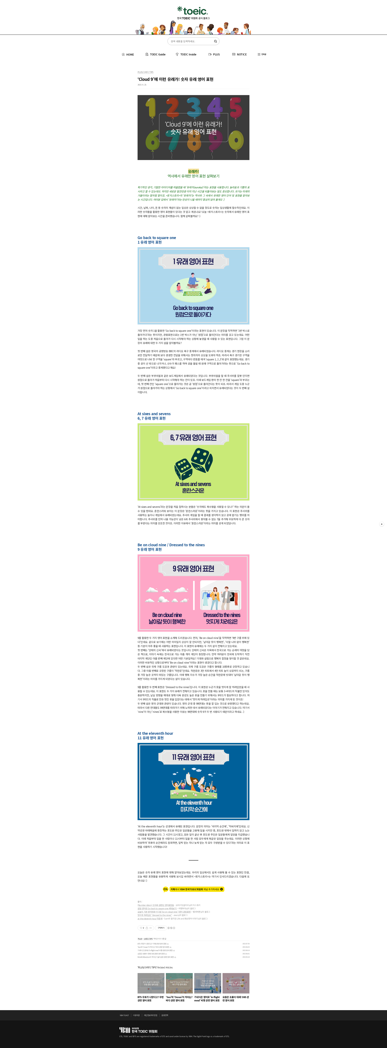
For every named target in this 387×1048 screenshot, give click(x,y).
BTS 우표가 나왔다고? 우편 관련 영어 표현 (152, 943)
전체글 (263, 54)
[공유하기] (147, 928)
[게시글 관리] (151, 928)
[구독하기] (381, 524)
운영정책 (164, 1015)
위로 (266, 1016)
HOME (129, 54)
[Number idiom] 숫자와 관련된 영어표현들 (156, 905)
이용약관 (136, 1015)
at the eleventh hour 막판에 (150, 918)
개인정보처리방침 (150, 1015)
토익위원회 (138, 1030)
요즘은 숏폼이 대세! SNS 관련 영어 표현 (151, 953)
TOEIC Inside (188, 54)
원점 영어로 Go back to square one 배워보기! (157, 908)
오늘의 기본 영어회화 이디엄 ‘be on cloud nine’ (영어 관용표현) (164, 911)
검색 (215, 41)
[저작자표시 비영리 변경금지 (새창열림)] (171, 928)
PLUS (216, 54)
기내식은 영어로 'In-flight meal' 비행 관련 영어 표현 (155, 950)
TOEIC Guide (158, 54)
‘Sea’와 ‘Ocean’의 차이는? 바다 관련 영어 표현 (153, 947)
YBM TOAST (124, 1015)
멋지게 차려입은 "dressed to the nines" (155, 915)
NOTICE (242, 54)
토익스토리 (193, 19)
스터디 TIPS (148, 938)
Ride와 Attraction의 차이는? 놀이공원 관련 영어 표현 (156, 957)
